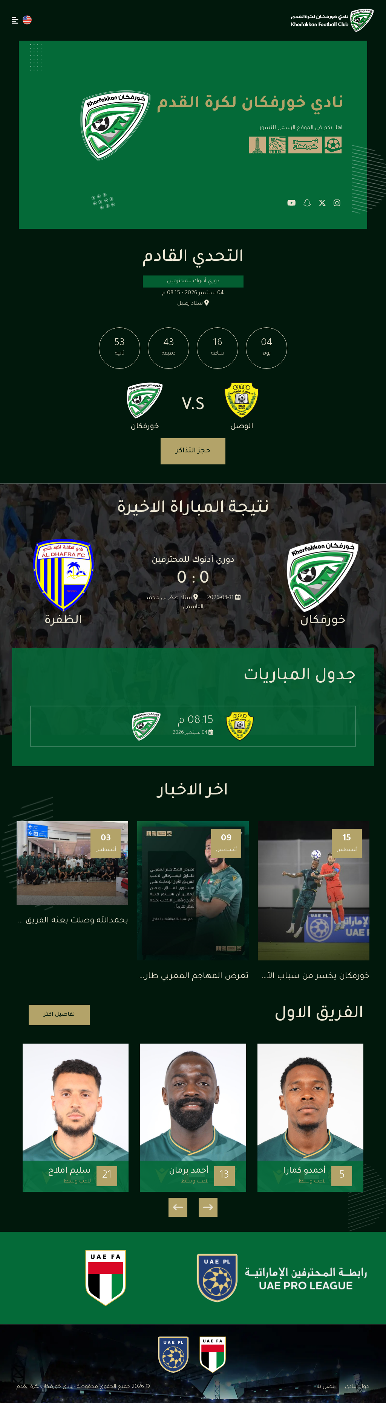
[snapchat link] (307, 204)
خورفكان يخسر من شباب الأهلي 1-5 (304, 976)
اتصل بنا (325, 1387)
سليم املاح (69, 1171)
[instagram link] (337, 204)
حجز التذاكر (193, 451)
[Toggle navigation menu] (15, 20)
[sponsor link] (282, 1278)
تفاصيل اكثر (59, 1015)
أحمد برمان (188, 1171)
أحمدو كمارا (304, 1171)
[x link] (322, 204)
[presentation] (208, 1207)
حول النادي (357, 1387)
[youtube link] (291, 204)
